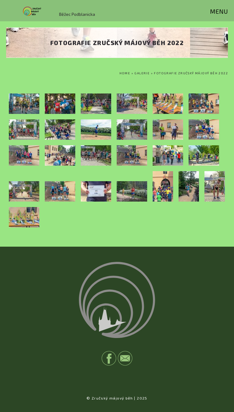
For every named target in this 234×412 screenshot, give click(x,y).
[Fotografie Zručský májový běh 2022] (24, 112)
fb (108, 358)
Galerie (142, 73)
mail (125, 358)
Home (124, 73)
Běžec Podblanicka (77, 14)
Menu (219, 11)
